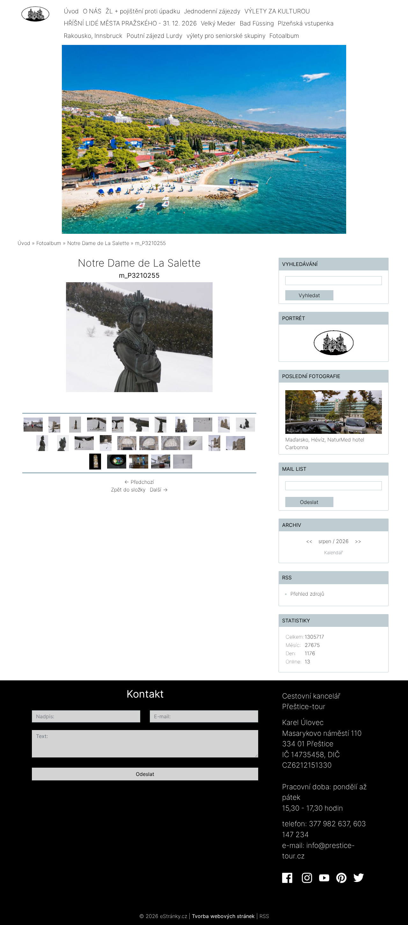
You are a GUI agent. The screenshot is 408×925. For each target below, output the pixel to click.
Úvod (71, 11)
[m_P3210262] (203, 424)
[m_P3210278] (235, 442)
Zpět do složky (128, 489)
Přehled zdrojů (307, 594)
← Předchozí (139, 482)
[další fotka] (251, 338)
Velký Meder (218, 23)
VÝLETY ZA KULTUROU (277, 11)
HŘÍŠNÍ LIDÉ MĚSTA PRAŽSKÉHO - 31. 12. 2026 (130, 23)
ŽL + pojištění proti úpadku (143, 11)
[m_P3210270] (105, 442)
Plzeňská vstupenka (306, 23)
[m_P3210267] (42, 442)
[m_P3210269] (84, 442)
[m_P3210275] (193, 442)
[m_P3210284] (138, 461)
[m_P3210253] (96, 424)
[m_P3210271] (127, 442)
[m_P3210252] (75, 424)
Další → (159, 489)
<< (309, 541)
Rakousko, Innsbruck (93, 35)
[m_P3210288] (182, 461)
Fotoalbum (284, 35)
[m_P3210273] (171, 442)
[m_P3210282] (95, 461)
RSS (264, 916)
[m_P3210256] (160, 424)
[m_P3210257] (181, 424)
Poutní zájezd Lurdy (154, 35)
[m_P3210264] (245, 424)
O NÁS (92, 11)
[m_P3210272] (149, 442)
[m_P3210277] (214, 442)
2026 (342, 541)
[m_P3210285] (160, 461)
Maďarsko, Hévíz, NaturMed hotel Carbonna (324, 443)
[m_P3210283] (116, 461)
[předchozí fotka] (28, 338)
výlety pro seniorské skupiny (226, 35)
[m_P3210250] (54, 424)
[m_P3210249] (33, 424)
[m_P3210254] (117, 424)
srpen (324, 541)
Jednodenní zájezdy (212, 11)
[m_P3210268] (62, 442)
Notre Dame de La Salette (98, 243)
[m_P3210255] (139, 424)
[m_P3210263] (224, 424)
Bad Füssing (257, 23)
